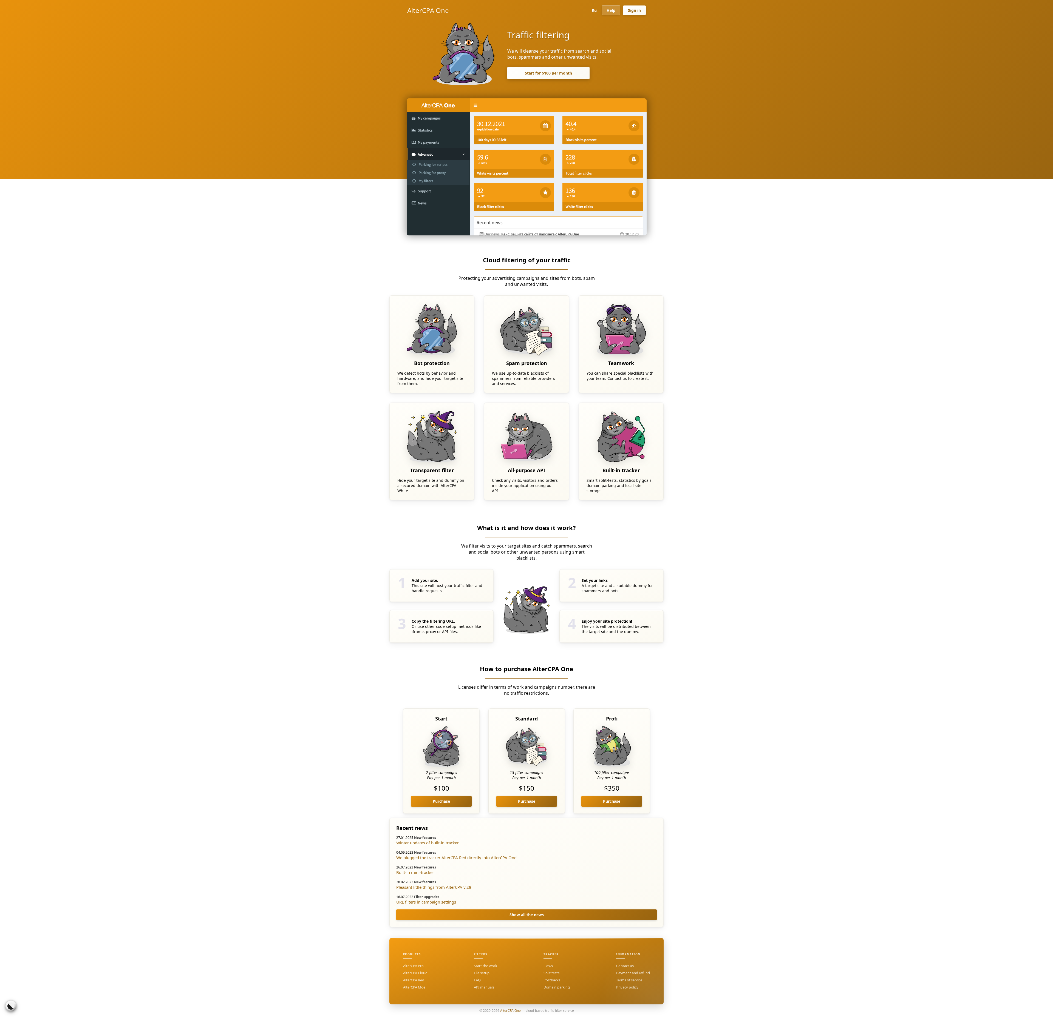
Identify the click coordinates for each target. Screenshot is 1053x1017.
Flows (548, 965)
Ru (594, 10)
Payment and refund (633, 972)
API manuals (484, 987)
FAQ (477, 980)
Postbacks (552, 980)
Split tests (551, 972)
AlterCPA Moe (414, 987)
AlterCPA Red (413, 980)
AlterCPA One (428, 10)
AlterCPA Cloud (415, 972)
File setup (481, 972)
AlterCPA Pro (413, 965)
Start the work (485, 965)
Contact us (625, 965)
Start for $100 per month (548, 73)
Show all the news (526, 914)
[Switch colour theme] (10, 1006)
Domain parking (557, 987)
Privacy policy (627, 987)
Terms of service (629, 980)
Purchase (441, 801)
